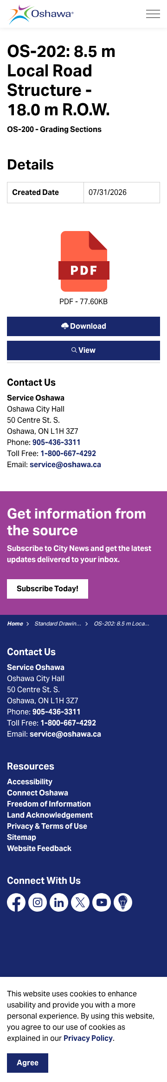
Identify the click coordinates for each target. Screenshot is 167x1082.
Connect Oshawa (37, 793)
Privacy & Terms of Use (47, 826)
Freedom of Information (49, 804)
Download (83, 324)
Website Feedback (39, 848)
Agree (28, 1063)
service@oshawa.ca (65, 464)
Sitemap (21, 837)
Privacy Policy (88, 1038)
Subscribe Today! (47, 589)
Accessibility (29, 782)
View (83, 348)
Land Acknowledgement (50, 815)
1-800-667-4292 (68, 453)
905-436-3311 (56, 442)
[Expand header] (153, 14)
